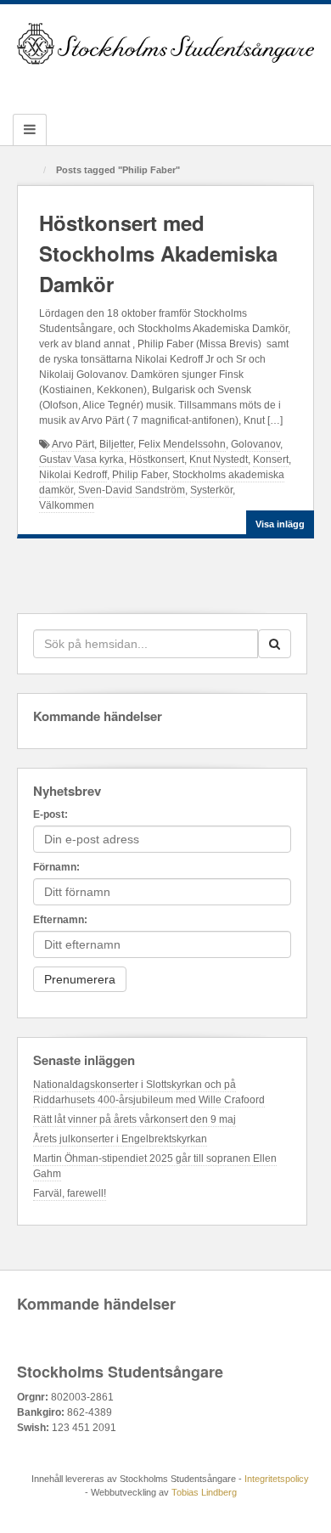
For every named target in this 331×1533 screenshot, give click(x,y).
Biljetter (116, 444)
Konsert (271, 459)
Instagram (166, 86)
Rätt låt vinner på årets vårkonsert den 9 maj (134, 1119)
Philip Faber (139, 475)
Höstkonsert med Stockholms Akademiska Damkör (158, 253)
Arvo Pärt (73, 444)
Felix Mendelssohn (182, 444)
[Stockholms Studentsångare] (165, 43)
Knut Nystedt (218, 459)
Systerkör (211, 490)
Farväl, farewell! (69, 1193)
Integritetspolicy (276, 1479)
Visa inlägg (280, 524)
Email (97, 86)
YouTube (211, 86)
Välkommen (66, 505)
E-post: (50, 814)
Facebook (120, 86)
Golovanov (255, 444)
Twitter (188, 86)
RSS (234, 86)
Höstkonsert (156, 459)
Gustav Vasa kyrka (81, 459)
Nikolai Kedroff (73, 475)
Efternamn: (60, 920)
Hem (31, 171)
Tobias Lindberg (204, 1492)
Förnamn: (56, 867)
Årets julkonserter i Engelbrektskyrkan (120, 1139)
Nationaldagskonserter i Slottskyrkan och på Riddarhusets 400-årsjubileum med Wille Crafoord (149, 1092)
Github (143, 86)
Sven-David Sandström (131, 490)
